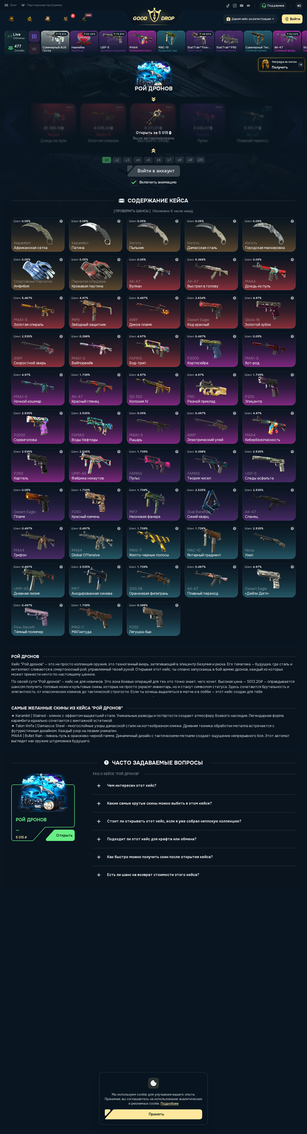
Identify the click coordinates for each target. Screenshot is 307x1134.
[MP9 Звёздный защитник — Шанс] (118, 298)
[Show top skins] (34, 48)
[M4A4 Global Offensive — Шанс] (118, 528)
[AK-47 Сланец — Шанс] (292, 490)
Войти (295, 19)
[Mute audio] (299, 5)
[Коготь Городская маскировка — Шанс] (292, 221)
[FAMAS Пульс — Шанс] (176, 451)
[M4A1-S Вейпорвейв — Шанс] (118, 336)
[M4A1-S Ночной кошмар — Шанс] (61, 374)
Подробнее (170, 1103)
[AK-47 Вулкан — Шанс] (176, 259)
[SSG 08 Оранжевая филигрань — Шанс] (176, 566)
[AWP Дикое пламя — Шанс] (176, 298)
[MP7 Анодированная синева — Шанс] (118, 566)
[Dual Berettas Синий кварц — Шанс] (234, 490)
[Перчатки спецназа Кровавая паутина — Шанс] (118, 259)
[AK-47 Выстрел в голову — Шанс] (234, 259)
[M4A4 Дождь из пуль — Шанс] (292, 259)
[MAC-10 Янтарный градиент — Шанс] (234, 528)
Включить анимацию (158, 182)
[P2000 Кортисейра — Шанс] (234, 336)
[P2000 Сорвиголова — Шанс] (61, 413)
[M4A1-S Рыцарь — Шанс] (176, 413)
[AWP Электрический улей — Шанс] (234, 413)
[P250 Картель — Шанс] (61, 451)
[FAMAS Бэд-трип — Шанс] (176, 336)
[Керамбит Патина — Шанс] (118, 221)
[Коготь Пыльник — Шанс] (176, 221)
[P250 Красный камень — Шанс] (118, 490)
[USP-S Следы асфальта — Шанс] (292, 451)
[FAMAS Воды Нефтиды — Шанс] (118, 413)
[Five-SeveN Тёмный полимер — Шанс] (61, 605)
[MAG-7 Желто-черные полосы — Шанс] (176, 528)
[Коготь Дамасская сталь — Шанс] (234, 221)
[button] (43, 804)
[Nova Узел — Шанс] (292, 528)
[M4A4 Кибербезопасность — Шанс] (292, 413)
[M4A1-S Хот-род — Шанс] (292, 336)
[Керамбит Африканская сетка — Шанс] (61, 221)
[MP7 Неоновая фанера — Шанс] (176, 490)
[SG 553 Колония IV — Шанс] (176, 374)
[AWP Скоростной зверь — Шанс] (61, 336)
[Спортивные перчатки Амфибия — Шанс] (61, 259)
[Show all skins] (34, 36)
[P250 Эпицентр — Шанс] (292, 374)
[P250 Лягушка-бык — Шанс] (176, 605)
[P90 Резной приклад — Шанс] (234, 374)
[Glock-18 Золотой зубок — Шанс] (292, 298)
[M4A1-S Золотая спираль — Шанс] (61, 298)
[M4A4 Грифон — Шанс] (61, 528)
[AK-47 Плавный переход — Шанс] (234, 566)
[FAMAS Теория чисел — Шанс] (234, 451)
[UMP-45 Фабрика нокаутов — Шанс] (118, 451)
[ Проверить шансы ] (132, 211)
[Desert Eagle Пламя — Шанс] (61, 490)
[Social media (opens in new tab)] (229, 5)
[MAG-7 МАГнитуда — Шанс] (118, 605)
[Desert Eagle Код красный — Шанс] (234, 298)
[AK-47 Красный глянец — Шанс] (118, 374)
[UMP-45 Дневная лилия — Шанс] (61, 566)
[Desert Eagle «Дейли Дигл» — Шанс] (292, 566)
